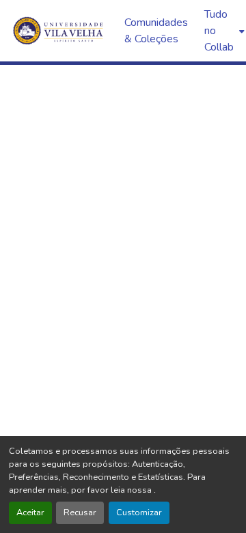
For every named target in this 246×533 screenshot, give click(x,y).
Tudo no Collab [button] (219, 31)
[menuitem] (223, 30)
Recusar (80, 512)
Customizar (139, 512)
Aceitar (30, 512)
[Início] (59, 31)
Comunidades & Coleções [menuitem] (156, 30)
